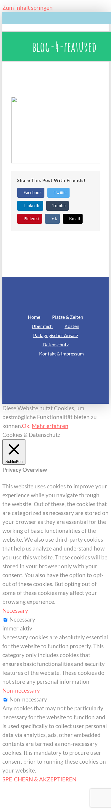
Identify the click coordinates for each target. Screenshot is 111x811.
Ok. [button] (26, 425)
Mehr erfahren (50, 425)
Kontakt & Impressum (61, 353)
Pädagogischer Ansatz (55, 335)
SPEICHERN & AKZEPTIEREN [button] (39, 779)
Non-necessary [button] (21, 690)
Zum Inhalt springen (27, 7)
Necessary (22, 619)
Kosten (72, 326)
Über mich (42, 326)
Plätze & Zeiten (67, 317)
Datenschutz (56, 344)
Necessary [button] (15, 610)
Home (34, 317)
